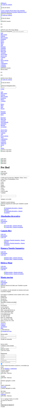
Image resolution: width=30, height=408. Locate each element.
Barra (15, 10)
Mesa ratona (4, 34)
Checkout (3, 394)
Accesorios (14, 12)
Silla (2, 45)
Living (2, 10)
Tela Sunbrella (21, 10)
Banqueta (3, 50)
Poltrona (3, 36)
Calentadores (4, 63)
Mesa (2, 43)
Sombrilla (3, 48)
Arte (2, 59)
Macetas (9, 12)
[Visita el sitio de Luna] (6, 331)
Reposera (3, 46)
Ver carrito (3, 386)
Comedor (7, 10)
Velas (2, 62)
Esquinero (3, 39)
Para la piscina (4, 60)
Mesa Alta (3, 51)
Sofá (2, 33)
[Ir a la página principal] (3, 3)
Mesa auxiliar (4, 37)
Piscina (12, 10)
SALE (25, 12)
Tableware (20, 12)
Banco (2, 40)
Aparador (3, 53)
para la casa (4, 56)
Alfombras (4, 12)
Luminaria (3, 66)
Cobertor (3, 57)
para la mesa (4, 54)
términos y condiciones (11, 368)
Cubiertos (3, 65)
